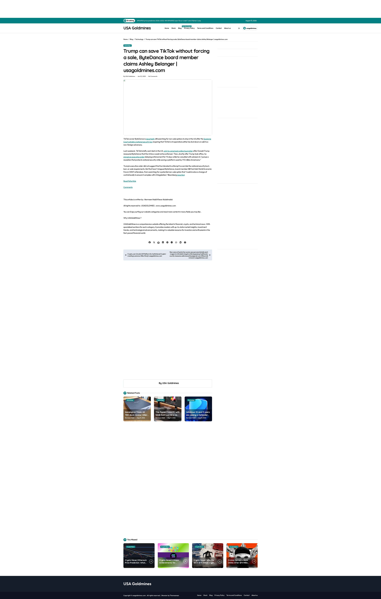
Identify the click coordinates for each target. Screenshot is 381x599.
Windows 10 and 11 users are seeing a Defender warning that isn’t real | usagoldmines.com (198, 416)
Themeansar (174, 595)
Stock (173, 28)
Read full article (129, 181)
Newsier (165, 595)
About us (227, 28)
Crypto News (130, 547)
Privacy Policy (189, 28)
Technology (127, 45)
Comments (128, 187)
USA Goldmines (137, 27)
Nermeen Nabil (129, 418)
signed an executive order (133, 157)
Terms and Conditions (205, 28)
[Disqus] (167, 453)
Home (167, 28)
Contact (219, 28)
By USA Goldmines (129, 76)
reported (180, 175)
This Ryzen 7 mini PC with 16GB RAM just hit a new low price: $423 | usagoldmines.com (167, 416)
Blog (180, 27)
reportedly (150, 139)
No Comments (152, 76)
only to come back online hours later (178, 151)
